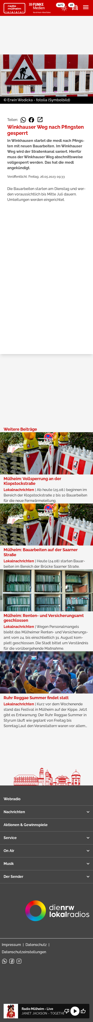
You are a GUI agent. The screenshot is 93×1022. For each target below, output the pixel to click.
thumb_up (83, 1011)
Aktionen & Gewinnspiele (26, 825)
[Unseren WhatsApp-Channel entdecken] (4, 961)
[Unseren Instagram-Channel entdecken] (19, 961)
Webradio (12, 799)
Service (10, 838)
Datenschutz (36, 945)
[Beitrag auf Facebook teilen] (31, 120)
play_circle (75, 1011)
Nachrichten (14, 812)
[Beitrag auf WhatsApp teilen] (23, 120)
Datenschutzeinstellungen (24, 952)
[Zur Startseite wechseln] (14, 8)
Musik (9, 864)
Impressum (11, 945)
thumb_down (67, 1011)
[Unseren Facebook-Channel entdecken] (11, 961)
